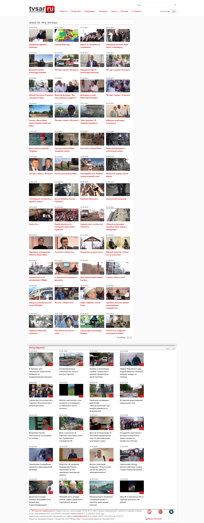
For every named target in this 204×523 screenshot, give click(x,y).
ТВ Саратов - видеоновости (43, 511)
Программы (90, 11)
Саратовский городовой (116, 199)
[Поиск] (175, 5)
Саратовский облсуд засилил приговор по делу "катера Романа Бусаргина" (131, 467)
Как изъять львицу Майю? (91, 148)
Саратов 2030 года (62, 44)
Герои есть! (33, 224)
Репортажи (76, 11)
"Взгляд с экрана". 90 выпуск (118, 70)
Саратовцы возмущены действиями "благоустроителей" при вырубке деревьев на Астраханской (100, 405)
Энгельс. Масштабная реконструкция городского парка (40, 123)
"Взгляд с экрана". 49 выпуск (41, 173)
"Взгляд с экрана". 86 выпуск (67, 120)
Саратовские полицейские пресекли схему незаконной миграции (40, 467)
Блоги (114, 11)
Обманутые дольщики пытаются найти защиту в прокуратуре (116, 226)
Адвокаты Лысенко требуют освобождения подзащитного (117, 305)
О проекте (136, 11)
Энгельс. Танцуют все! (64, 303)
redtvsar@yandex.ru (81, 516)
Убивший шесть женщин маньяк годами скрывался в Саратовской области (71, 499)
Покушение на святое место (91, 252)
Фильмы (124, 11)
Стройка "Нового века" (115, 277)
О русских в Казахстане (64, 252)
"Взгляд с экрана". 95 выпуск (67, 70)
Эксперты (103, 11)
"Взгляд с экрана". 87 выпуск (118, 95)
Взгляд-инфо (165, 11)
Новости (63, 11)
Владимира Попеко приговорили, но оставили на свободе (40, 435)
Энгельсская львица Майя (65, 173)
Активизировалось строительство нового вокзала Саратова (68, 371)
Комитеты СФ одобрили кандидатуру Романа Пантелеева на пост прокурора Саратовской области (69, 469)
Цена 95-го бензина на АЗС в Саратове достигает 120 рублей (132, 499)
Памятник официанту (89, 199)
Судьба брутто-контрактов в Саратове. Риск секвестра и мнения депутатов (41, 403)
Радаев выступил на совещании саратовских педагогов (65, 226)
